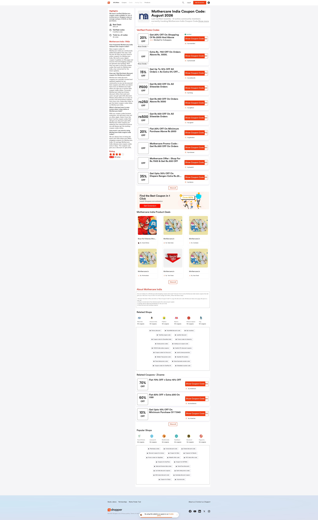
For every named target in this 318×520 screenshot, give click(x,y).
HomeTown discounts (183, 466)
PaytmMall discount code (173, 330)
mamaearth (153, 439)
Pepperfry (202, 439)
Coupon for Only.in (165, 479)
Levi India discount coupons (162, 470)
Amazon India (153, 321)
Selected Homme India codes (163, 466)
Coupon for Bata (174, 453)
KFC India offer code (191, 457)
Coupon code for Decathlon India (162, 339)
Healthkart (177, 439)
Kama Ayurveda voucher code (182, 361)
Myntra (176, 321)
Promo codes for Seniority (184, 339)
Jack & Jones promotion (183, 352)
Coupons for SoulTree (164, 461)
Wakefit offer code (174, 457)
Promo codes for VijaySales (155, 457)
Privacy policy (125, 513)
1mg (200, 321)
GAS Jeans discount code (162, 475)
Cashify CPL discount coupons (183, 348)
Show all (173, 188)
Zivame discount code (189, 448)
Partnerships (122, 502)
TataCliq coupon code (164, 335)
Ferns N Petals (141, 439)
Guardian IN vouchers (182, 357)
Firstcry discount (155, 330)
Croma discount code (171, 448)
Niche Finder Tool (135, 502)
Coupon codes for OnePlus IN (163, 365)
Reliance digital (191, 321)
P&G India (140, 321)
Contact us (200, 502)
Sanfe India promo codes (183, 470)
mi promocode (180, 479)
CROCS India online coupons (161, 348)
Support (207, 502)
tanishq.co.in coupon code (181, 343)
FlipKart (164, 321)
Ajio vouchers (190, 330)
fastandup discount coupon (182, 475)
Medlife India (165, 439)
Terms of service (136, 513)
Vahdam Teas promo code (164, 357)
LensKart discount (181, 335)
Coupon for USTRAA (181, 461)
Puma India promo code (161, 361)
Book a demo (112, 502)
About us (192, 502)
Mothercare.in (168, 239)
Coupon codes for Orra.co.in (163, 352)
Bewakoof (189, 439)
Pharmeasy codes (154, 448)
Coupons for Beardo (190, 453)
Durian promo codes (162, 343)
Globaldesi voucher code (183, 365)
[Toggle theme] (208, 2)
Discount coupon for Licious (156, 453)
